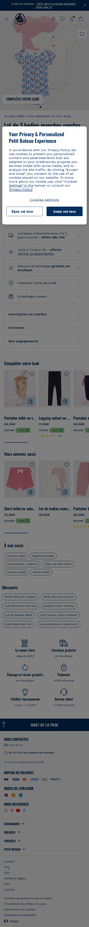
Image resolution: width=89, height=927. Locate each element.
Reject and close (22, 211)
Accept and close (64, 211)
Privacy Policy (21, 189)
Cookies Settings (44, 200)
